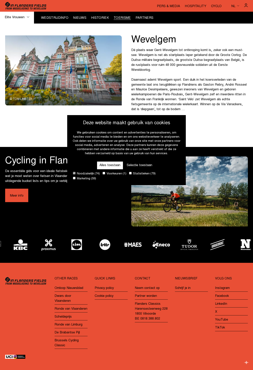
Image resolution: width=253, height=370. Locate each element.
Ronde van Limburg (68, 324)
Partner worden (146, 296)
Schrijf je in (183, 288)
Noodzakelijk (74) (88, 173)
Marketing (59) (86, 178)
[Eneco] (154, 244)
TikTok (220, 327)
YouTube (221, 319)
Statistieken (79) (144, 173)
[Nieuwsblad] (239, 244)
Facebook (222, 296)
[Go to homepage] (25, 5)
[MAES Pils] (126, 244)
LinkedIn (221, 304)
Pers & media (168, 6)
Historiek (100, 18)
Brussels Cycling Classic (67, 343)
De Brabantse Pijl (67, 332)
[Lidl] (70, 244)
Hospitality (195, 6)
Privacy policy (104, 288)
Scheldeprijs (63, 316)
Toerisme (122, 18)
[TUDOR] (183, 244)
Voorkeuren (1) (116, 173)
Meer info (17, 195)
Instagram (222, 288)
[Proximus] (42, 244)
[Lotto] (98, 244)
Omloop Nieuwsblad (69, 288)
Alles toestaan (109, 165)
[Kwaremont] (211, 244)
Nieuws (79, 18)
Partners (145, 18)
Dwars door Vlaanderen (63, 298)
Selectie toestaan (139, 165)
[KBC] (14, 244)
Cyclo (216, 6)
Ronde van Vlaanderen (71, 308)
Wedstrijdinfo (54, 18)
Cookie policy (104, 296)
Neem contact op (147, 288)
